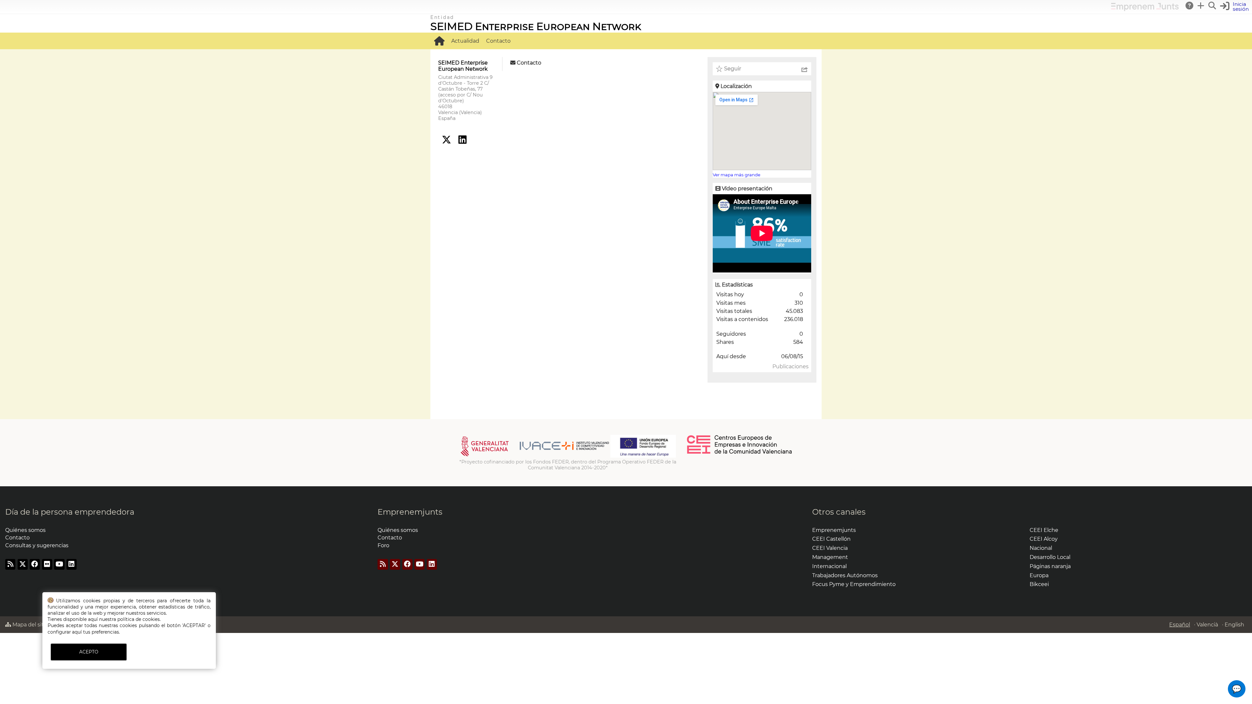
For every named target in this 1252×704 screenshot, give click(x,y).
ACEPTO (88, 651)
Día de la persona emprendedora (69, 512)
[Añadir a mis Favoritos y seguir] (719, 69)
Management (830, 557)
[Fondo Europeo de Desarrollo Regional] (643, 456)
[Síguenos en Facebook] (35, 564)
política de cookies (138, 619)
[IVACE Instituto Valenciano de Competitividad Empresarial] (534, 456)
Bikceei (1039, 584)
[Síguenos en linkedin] (462, 140)
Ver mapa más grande (736, 174)
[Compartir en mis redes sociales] (804, 69)
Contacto (498, 41)
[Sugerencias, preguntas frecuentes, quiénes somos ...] (1190, 5)
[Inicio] (439, 41)
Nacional (1041, 548)
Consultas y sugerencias (36, 545)
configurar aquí (65, 632)
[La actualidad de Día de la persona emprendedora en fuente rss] (10, 564)
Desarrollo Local (1050, 557)
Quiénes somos (25, 530)
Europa (1039, 575)
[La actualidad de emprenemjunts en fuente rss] (383, 564)
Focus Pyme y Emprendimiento (854, 584)
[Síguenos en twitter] (446, 140)
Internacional (829, 566)
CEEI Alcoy (1044, 539)
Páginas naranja (1050, 566)
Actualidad (465, 41)
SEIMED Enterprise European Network (535, 26)
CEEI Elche (1044, 530)
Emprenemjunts (410, 512)
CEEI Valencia (830, 548)
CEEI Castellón (831, 539)
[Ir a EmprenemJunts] (1145, 9)
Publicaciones (790, 366)
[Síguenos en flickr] (47, 564)
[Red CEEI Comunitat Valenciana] (740, 453)
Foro (383, 545)
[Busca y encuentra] (1212, 5)
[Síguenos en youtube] (59, 564)
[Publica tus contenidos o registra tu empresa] (1201, 5)
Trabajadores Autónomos (845, 575)
